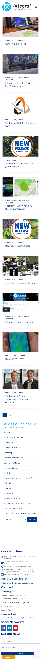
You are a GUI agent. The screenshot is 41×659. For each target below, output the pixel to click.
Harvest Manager (11, 468)
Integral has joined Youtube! (19, 322)
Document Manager (13, 463)
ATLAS (7, 40)
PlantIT (7, 432)
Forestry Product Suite (14, 437)
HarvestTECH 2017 (14, 359)
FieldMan (8, 483)
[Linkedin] (9, 628)
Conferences (23, 77)
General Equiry (7, 610)
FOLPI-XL (8, 488)
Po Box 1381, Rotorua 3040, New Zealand (17, 618)
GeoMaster (9, 443)
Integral (21, 40)
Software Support (8, 606)
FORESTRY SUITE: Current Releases (20, 514)
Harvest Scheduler (12, 498)
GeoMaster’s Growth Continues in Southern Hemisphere (17, 399)
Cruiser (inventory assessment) (18, 478)
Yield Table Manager (13, 508)
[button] (36, 7)
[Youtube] (15, 628)
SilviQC (7, 473)
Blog (14, 40)
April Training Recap (15, 44)
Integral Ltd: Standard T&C (14, 579)
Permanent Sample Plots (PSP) (18, 503)
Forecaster (8, 493)
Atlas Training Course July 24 (20, 283)
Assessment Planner (13, 458)
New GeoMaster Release (17, 246)
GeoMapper (9, 453)
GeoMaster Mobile (12, 448)
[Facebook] (3, 628)
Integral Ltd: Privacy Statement (17, 583)
